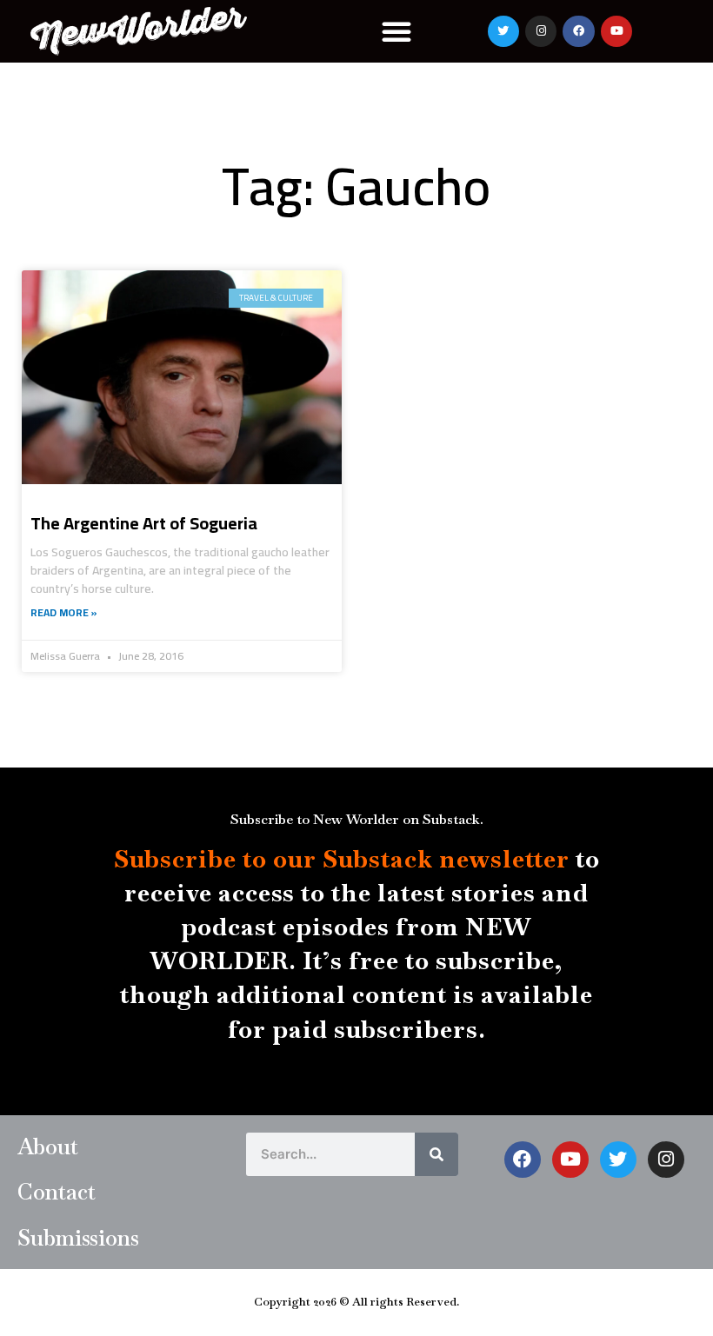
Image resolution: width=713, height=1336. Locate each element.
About (47, 1146)
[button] (396, 31)
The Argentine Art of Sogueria (143, 523)
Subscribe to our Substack (273, 858)
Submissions (78, 1238)
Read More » (63, 612)
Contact (56, 1192)
